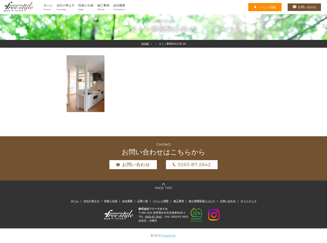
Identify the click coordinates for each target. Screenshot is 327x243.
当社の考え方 (91, 200)
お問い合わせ (307, 7)
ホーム (75, 200)
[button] (85, 83)
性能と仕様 (110, 200)
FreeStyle (168, 235)
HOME (145, 43)
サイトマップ (248, 200)
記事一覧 (142, 200)
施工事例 (178, 200)
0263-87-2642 (194, 164)
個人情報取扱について (202, 200)
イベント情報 (267, 7)
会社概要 (127, 200)
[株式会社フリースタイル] (19, 11)
